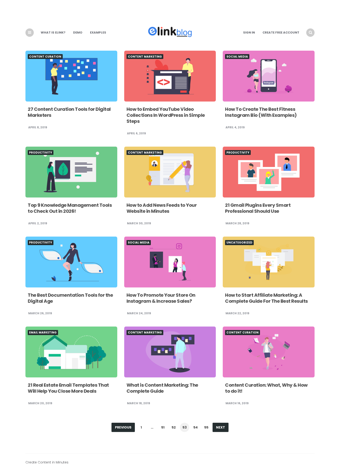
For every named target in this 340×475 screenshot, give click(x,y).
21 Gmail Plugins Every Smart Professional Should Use (258, 208)
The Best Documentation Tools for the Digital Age (70, 298)
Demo (77, 32)
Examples (98, 32)
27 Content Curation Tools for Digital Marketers (69, 112)
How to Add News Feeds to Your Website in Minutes (162, 208)
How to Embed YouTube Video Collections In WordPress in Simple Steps (166, 115)
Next (220, 427)
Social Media (237, 56)
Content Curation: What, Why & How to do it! (266, 388)
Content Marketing (145, 56)
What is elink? (53, 32)
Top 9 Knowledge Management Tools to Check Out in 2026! (70, 208)
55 (206, 427)
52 (174, 427)
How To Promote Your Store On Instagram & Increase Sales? (161, 298)
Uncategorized (239, 242)
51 (162, 427)
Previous (123, 427)
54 (195, 427)
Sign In (249, 32)
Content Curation (45, 56)
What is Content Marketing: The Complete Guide (162, 388)
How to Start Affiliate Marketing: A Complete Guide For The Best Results (266, 298)
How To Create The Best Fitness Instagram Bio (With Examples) (261, 112)
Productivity (40, 152)
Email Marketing (43, 332)
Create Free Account (281, 32)
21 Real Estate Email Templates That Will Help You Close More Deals (68, 388)
